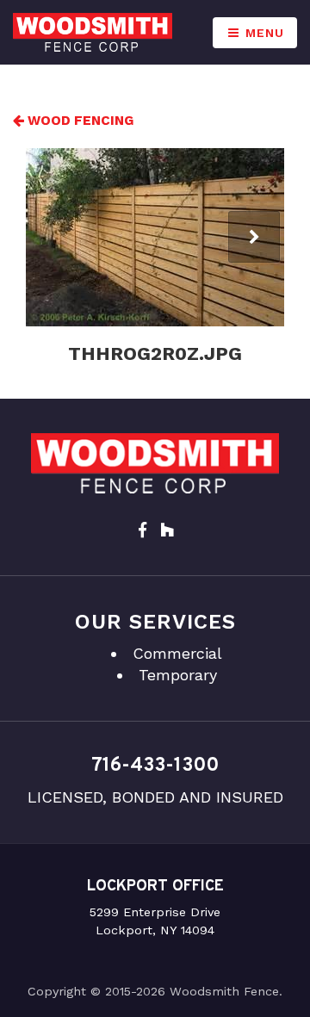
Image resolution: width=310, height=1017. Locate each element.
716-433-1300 (155, 765)
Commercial (177, 653)
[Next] (254, 237)
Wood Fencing (78, 120)
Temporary (178, 675)
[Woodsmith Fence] (92, 32)
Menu (262, 33)
